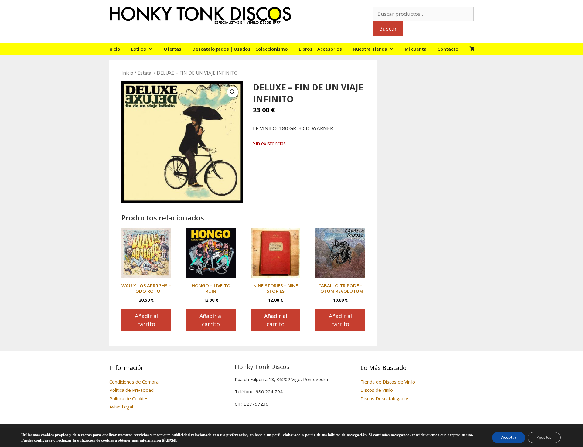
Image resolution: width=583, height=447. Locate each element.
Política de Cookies (128, 398)
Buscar (388, 28)
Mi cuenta (416, 49)
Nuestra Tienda (370, 49)
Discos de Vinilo (376, 390)
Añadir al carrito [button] (146, 320)
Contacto (448, 49)
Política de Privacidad (131, 390)
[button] (232, 92)
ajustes (169, 440)
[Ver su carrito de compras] (472, 49)
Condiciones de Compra (134, 382)
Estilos (138, 49)
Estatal (145, 73)
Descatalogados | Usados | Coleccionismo (240, 49)
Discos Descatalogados (385, 398)
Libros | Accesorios (320, 49)
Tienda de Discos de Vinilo (387, 382)
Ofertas (172, 49)
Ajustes (544, 437)
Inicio (114, 49)
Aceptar (508, 437)
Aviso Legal (121, 407)
